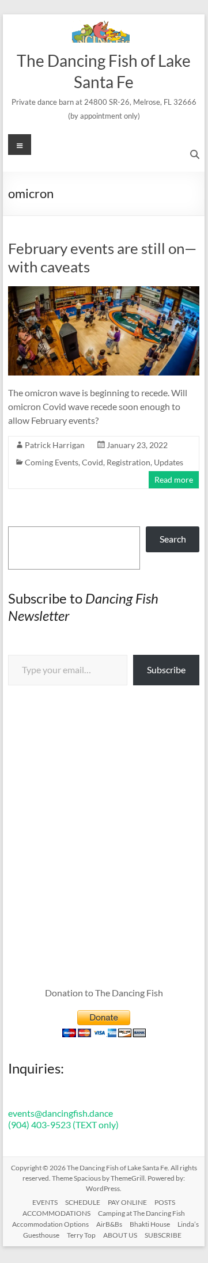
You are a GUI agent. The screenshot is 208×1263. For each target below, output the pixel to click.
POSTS (164, 1202)
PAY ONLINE (127, 1202)
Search (173, 538)
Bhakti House (150, 1224)
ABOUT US (120, 1235)
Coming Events (51, 462)
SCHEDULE (82, 1202)
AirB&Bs (109, 1224)
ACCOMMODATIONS (56, 1213)
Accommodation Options (50, 1224)
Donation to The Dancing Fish (104, 992)
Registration (128, 462)
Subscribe (166, 669)
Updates (168, 462)
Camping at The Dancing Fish (141, 1213)
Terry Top (81, 1235)
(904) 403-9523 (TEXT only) (63, 1124)
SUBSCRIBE (163, 1235)
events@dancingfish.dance (60, 1113)
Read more (173, 479)
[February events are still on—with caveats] (103, 291)
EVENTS (45, 1202)
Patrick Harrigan (55, 445)
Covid (92, 462)
